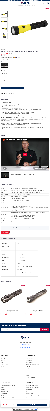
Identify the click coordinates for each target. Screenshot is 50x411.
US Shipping (28, 368)
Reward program (4, 391)
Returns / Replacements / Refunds (33, 364)
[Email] (4, 94)
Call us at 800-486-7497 (25, 344)
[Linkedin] (11, 94)
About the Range (4, 364)
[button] (10, 57)
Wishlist (5, 402)
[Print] (7, 94)
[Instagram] (23, 348)
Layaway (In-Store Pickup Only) (32, 395)
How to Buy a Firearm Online (32, 385)
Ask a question (5, 232)
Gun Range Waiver (4, 368)
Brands (27, 391)
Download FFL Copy (30, 389)
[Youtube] (25, 348)
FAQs (27, 371)
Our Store (3, 358)
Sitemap (27, 399)
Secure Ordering (29, 360)
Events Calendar (4, 373)
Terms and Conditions (37, 377)
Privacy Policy (37, 373)
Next (4, 41)
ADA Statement (4, 393)
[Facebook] (2, 94)
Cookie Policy (37, 375)
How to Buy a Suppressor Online (32, 387)
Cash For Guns (4, 395)
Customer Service (4, 387)
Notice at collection (17, 409)
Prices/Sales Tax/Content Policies (8, 385)
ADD (31, 404)
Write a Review (46, 59)
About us (3, 360)
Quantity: (3, 77)
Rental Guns (3, 366)
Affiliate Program (29, 366)
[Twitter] (9, 94)
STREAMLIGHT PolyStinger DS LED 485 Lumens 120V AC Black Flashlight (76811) (37, 310)
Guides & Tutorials (29, 393)
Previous (4, 9)
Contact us (3, 362)
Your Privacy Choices (28, 409)
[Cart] (48, 3)
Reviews (27, 397)
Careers (2, 371)
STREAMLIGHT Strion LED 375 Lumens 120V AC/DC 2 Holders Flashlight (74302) (12, 310)
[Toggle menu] (2, 3)
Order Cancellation (30, 362)
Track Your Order (29, 358)
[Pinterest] (14, 94)
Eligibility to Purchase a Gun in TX (7, 397)
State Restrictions (4, 389)
